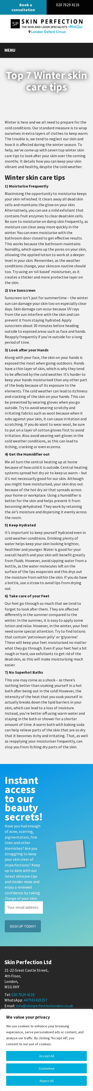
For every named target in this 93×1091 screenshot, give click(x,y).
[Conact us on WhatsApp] (86, 4)
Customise (47, 1068)
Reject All (47, 1081)
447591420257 (35, 999)
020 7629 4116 (68, 4)
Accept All (46, 1056)
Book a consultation (23, 7)
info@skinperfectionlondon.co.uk (44, 1005)
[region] (46, 1050)
